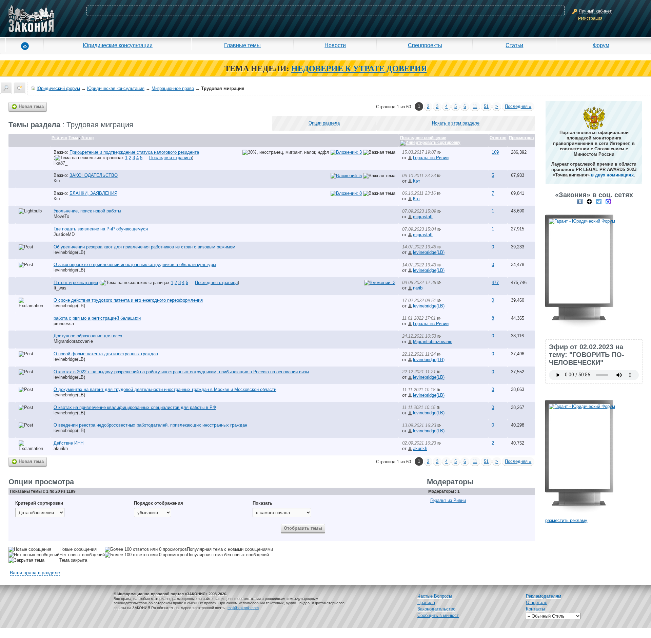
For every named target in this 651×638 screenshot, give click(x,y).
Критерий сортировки (39, 503)
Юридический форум (58, 88)
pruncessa (64, 323)
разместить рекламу (566, 520)
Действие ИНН (68, 443)
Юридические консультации (118, 45)
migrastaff (423, 216)
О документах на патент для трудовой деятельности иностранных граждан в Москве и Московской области (165, 389)
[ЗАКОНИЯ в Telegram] (598, 201)
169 (495, 152)
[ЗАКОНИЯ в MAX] (608, 201)
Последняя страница (170, 157)
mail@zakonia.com (243, 608)
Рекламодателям (543, 596)
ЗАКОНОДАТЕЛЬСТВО (94, 175)
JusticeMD (64, 234)
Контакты (535, 609)
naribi (418, 287)
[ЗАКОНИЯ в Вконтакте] (580, 201)
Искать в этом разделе (455, 123)
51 (486, 106)
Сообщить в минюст (438, 615)
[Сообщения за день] (19, 88)
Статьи (514, 45)
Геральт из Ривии (431, 157)
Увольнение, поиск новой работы (87, 210)
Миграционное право (173, 88)
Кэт (57, 180)
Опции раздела (324, 123)
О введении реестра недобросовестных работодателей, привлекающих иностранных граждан (150, 425)
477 (495, 282)
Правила (426, 602)
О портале (536, 602)
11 (475, 106)
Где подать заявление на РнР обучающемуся (101, 228)
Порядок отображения (158, 503)
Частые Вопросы (434, 596)
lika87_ (60, 163)
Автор (87, 137)
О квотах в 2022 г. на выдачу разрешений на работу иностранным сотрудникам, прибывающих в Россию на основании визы (181, 371)
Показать (262, 503)
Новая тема (31, 106)
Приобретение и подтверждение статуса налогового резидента (134, 152)
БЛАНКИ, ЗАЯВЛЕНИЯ (93, 193)
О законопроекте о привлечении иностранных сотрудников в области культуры (135, 264)
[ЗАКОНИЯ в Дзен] (589, 201)
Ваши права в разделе (35, 572)
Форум (601, 45)
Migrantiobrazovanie (73, 341)
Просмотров (521, 137)
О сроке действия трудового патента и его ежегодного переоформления (128, 300)
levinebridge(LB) (69, 252)
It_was (60, 287)
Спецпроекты (425, 45)
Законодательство (436, 609)
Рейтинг (59, 137)
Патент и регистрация (76, 282)
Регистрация (590, 18)
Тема (73, 137)
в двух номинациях (612, 174)
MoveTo (61, 216)
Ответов (498, 137)
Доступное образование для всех (88, 335)
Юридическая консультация (115, 88)
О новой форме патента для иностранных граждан (106, 353)
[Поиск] (6, 88)
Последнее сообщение (423, 137)
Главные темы (242, 45)
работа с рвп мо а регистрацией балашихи (97, 318)
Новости (335, 45)
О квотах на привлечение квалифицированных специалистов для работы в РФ (135, 407)
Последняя (518, 106)
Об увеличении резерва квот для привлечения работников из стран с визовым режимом (144, 246)
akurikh (61, 448)
